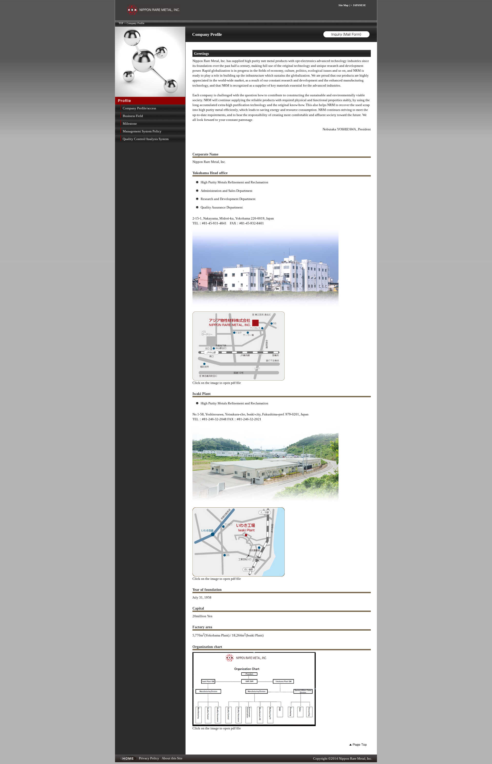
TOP (121, 23)
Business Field (133, 116)
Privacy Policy (149, 758)
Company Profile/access (139, 108)
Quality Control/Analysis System (146, 139)
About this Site (172, 758)
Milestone (130, 123)
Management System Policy (142, 131)
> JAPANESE (358, 5)
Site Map (343, 5)
